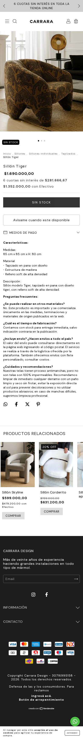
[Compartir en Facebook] (17, 404)
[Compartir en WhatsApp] (5, 404)
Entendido (72, 733)
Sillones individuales (43, 153)
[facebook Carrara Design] (46, 595)
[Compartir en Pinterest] (38, 404)
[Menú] (7, 21)
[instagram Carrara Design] (34, 595)
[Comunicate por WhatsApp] (75, 721)
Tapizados (68, 153)
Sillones (19, 153)
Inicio (7, 153)
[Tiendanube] (41, 709)
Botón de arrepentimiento (41, 700)
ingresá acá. (41, 696)
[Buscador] (15, 21)
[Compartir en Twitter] (28, 404)
